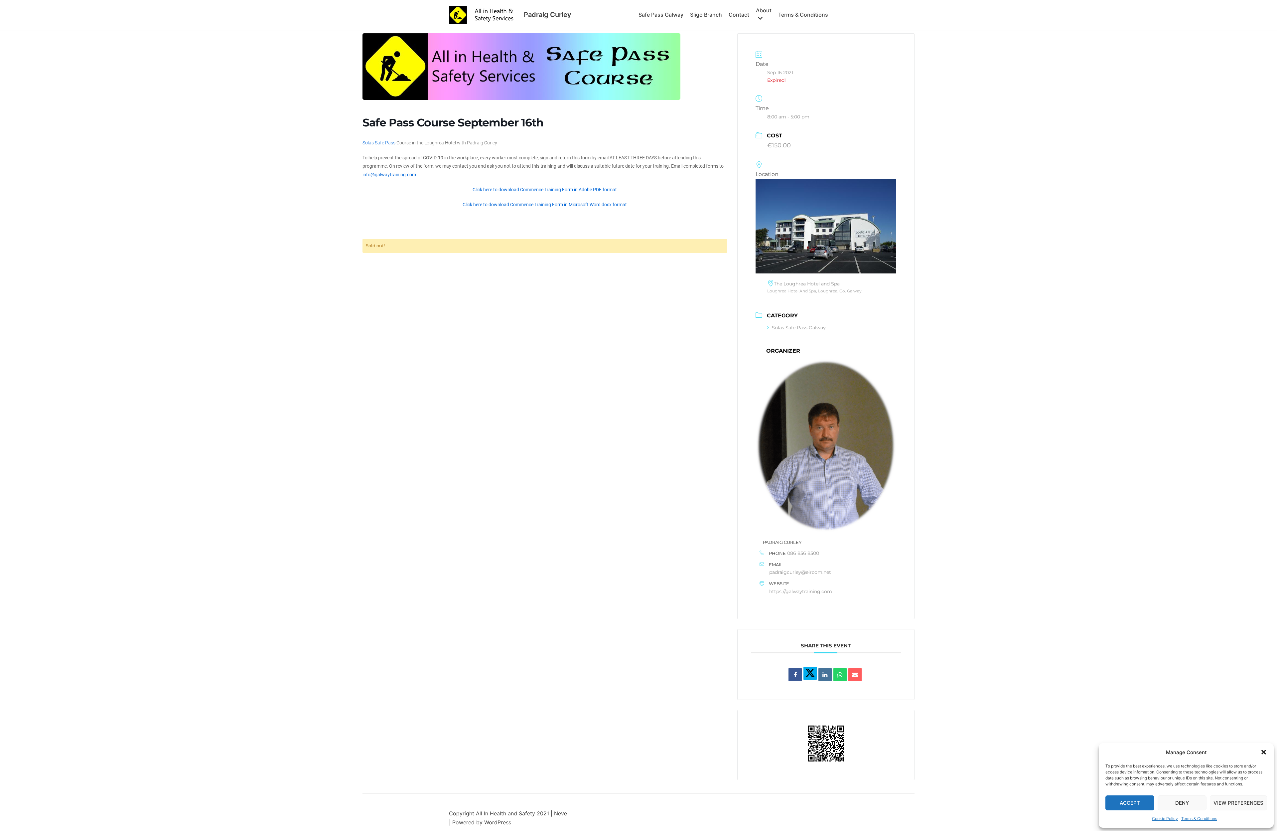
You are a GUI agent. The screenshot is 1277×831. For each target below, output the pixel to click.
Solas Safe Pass (378, 142)
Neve (560, 813)
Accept (1130, 803)
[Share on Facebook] (795, 674)
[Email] (855, 674)
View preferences (1238, 803)
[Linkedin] (825, 674)
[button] (1263, 752)
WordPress (497, 822)
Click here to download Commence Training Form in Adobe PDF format (545, 189)
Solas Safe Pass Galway (799, 328)
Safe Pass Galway (660, 14)
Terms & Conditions (1199, 818)
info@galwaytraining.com (389, 174)
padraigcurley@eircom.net (800, 572)
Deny (1182, 803)
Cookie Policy (1165, 818)
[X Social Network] (810, 673)
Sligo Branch (706, 14)
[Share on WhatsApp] (840, 674)
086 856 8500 (803, 553)
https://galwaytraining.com (800, 591)
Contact (739, 14)
